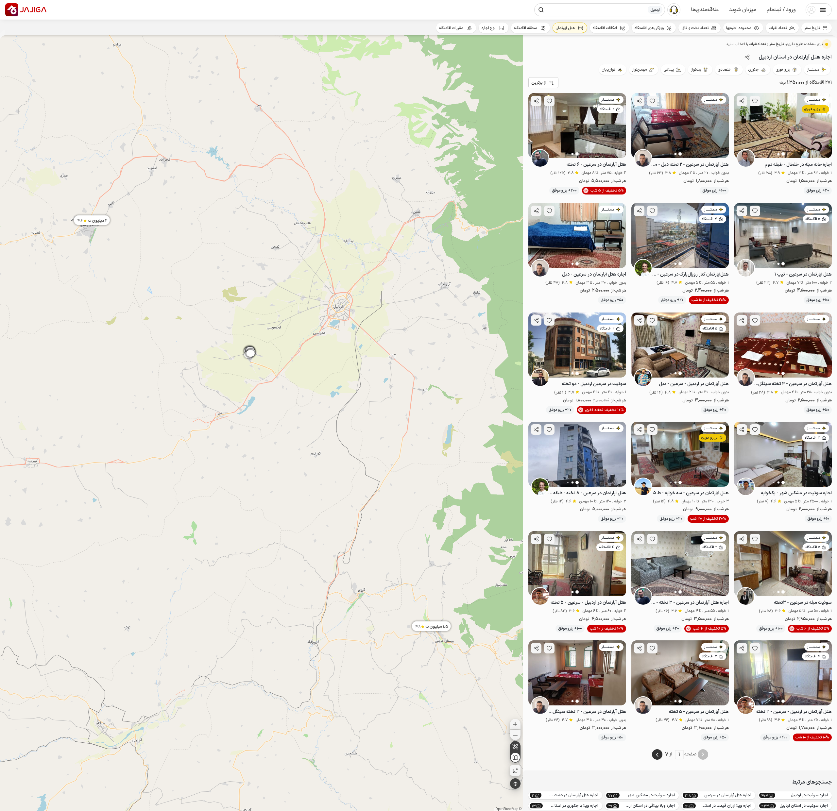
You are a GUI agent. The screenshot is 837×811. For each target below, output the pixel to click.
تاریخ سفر (812, 28)
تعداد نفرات (778, 28)
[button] (781, 9)
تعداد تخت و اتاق (695, 28)
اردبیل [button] (655, 10)
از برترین (538, 83)
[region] (261, 423)
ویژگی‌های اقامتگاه (649, 28)
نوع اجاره (489, 28)
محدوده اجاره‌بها (738, 28)
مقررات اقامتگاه (451, 28)
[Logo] (11, 9)
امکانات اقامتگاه (605, 28)
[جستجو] (541, 10)
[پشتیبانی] (674, 9)
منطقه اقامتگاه (526, 28)
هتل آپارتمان (565, 28)
